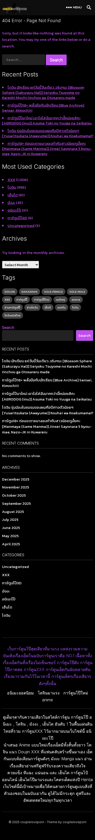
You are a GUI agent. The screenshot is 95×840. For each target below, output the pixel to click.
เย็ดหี (48, 307)
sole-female (53, 292)
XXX (11, 180)
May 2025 (10, 536)
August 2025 (13, 511)
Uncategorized (21, 225)
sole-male (77, 292)
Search (8, 327)
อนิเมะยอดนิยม (20, 692)
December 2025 (15, 479)
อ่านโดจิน (32, 307)
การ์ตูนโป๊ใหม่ (41, 300)
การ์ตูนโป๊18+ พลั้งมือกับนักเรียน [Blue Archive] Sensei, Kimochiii (43, 107)
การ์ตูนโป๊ (21, 300)
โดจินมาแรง (49, 692)
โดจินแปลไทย (13, 315)
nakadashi (29, 292)
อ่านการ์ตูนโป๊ (12, 307)
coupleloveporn (32, 822)
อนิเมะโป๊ (14, 210)
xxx (7, 300)
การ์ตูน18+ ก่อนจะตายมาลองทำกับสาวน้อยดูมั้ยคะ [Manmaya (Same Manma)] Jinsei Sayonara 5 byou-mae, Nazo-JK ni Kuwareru (47, 148)
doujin (10, 292)
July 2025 (10, 519)
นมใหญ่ (60, 300)
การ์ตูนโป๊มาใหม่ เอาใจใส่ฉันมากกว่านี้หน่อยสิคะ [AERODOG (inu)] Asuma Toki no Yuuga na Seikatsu (47, 120)
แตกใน (62, 307)
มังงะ (11, 202)
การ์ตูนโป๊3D (17, 218)
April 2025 (11, 544)
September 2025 (16, 503)
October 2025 (14, 495)
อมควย (76, 300)
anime (47, 699)
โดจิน (12, 187)
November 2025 (15, 487)
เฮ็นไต (13, 195)
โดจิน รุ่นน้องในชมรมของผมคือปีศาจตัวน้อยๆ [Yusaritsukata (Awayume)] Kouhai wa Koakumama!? (47, 133)
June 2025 (11, 528)
